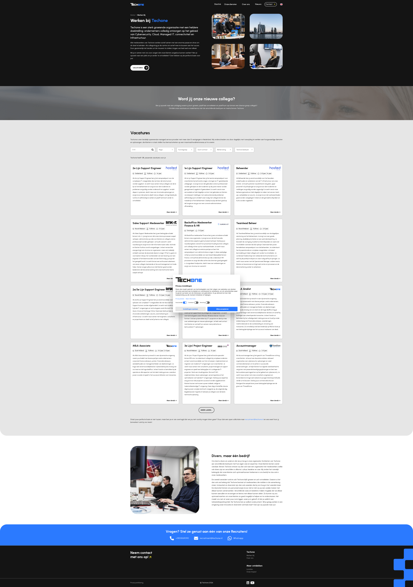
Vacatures (138, 68)
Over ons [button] (246, 4)
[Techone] (137, 4)
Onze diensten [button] (230, 4)
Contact (269, 4)
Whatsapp (238, 538)
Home (132, 15)
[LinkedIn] (248, 582)
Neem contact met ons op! (141, 555)
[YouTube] (252, 582)
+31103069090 (182, 538)
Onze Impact (252, 572)
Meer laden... (206, 410)
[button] (281, 4)
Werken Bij (250, 555)
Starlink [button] (217, 4)
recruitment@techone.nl (254, 419)
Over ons (250, 558)
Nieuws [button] (258, 4)
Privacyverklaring (136, 583)
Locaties (250, 569)
